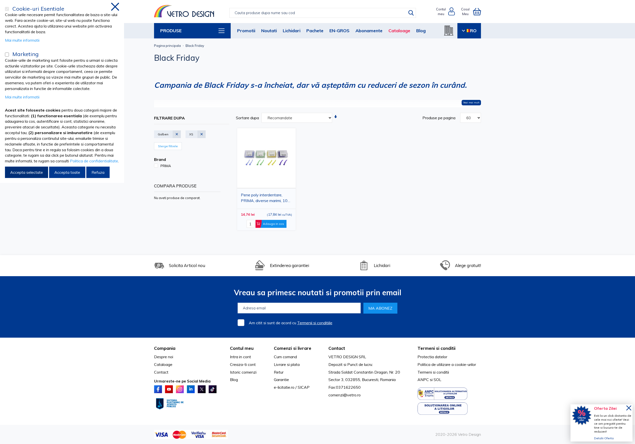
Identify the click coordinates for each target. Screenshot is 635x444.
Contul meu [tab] (242, 348)
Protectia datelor (432, 356)
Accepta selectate (26, 172)
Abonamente (368, 30)
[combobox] (322, 13)
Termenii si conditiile (314, 322)
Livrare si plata (287, 364)
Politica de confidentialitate (94, 160)
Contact (161, 372)
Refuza (98, 172)
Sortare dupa (247, 117)
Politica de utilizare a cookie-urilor (446, 364)
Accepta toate (67, 172)
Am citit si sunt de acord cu (290, 322)
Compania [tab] (164, 348)
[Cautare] (411, 13)
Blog (421, 30)
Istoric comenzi (243, 372)
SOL (437, 379)
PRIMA (165, 166)
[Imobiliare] (449, 30)
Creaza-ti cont (243, 364)
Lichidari (291, 30)
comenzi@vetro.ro (344, 394)
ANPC (423, 379)
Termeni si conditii (433, 372)
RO (473, 30)
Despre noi (163, 356)
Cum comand (285, 356)
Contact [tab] (336, 348)
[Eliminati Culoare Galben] (178, 131)
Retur (279, 372)
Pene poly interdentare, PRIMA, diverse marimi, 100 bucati (265, 198)
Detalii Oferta (604, 438)
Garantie (281, 379)
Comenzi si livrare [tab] (292, 348)
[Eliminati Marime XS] (203, 131)
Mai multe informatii (22, 40)
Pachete (314, 30)
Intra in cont (240, 356)
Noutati (269, 30)
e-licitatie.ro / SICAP (292, 387)
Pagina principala (167, 46)
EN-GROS (339, 30)
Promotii (246, 30)
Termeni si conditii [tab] (436, 348)
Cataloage (399, 30)
